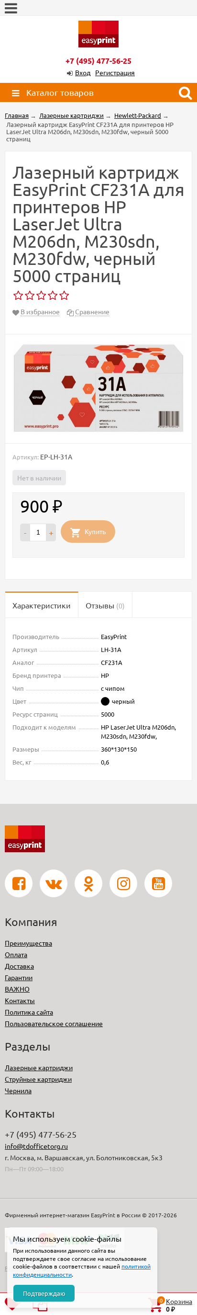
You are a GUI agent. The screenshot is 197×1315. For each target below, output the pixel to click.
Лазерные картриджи (39, 1067)
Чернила (18, 1090)
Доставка (19, 965)
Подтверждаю (44, 1293)
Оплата (16, 954)
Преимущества (28, 942)
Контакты (20, 1000)
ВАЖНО (17, 988)
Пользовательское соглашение (54, 1023)
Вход (82, 72)
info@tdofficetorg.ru (36, 1146)
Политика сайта (29, 1011)
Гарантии (19, 977)
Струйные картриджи (38, 1079)
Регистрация (115, 72)
